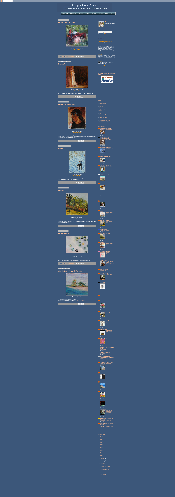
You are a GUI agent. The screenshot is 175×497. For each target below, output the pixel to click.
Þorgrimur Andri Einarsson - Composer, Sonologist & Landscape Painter (107, 357)
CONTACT (112, 13)
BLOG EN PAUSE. (103, 270)
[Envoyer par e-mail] (78, 56)
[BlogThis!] (80, 56)
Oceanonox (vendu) (109, 364)
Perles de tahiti (63, 233)
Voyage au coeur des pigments (106, 295)
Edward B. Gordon (103, 282)
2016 (101, 444)
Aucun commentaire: (71, 56)
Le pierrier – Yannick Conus (104, 230)
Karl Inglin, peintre (103, 229)
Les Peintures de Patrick (104, 391)
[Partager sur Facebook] (82, 56)
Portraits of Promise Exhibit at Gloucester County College (109, 411)
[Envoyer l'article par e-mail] (76, 56)
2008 (101, 457)
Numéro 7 (61, 64)
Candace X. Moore (103, 260)
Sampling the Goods (109, 129)
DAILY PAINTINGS (103, 329)
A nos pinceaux (103, 291)
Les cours (101, 116)
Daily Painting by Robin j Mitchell (106, 381)
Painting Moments (103, 196)
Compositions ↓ (73, 13)
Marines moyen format (103, 114)
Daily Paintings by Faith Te (105, 352)
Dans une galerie (108, 401)
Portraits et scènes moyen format (105, 104)
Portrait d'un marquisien (66, 104)
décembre (103, 458)
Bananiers (61, 190)
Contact (100, 110)
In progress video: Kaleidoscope (105, 420)
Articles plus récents (62, 309)
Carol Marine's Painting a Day (105, 128)
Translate (107, 33)
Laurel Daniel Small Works (105, 233)
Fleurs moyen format (103, 117)
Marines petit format (103, 118)
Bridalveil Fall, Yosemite (109, 148)
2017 (101, 442)
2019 (101, 439)
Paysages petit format (103, 107)
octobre (102, 461)
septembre (103, 463)
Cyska (60, 148)
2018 (101, 441)
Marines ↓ (94, 13)
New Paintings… (102, 353)
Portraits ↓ (101, 13)
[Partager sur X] (81, 56)
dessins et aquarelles (104, 269)
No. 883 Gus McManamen (110, 274)
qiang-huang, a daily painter (105, 147)
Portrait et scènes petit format (104, 121)
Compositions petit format (104, 123)
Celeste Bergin (103, 242)
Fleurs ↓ (81, 13)
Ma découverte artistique (105, 320)
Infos (106, 13)
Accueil (81, 309)
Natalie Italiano (103, 409)
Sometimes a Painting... (104, 311)
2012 (101, 450)
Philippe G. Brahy (108, 139)
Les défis (101, 106)
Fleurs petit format (102, 103)
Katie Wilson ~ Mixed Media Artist (106, 426)
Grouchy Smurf (102, 359)
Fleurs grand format (103, 111)
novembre (103, 460)
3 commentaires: (70, 96)
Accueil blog (65, 13)
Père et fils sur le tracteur (67, 22)
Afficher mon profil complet (110, 24)
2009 (101, 455)
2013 (101, 449)
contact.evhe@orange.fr (81, 300)
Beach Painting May (103, 349)
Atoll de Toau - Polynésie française (70, 271)
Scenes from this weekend (110, 157)
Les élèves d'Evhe (103, 400)
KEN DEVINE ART (103, 338)
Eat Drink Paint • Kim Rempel (105, 156)
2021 (101, 436)
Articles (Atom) (66, 311)
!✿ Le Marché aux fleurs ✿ (105, 251)
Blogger (92, 486)
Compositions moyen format (104, 120)
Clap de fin (101, 292)
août (101, 464)
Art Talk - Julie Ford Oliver (105, 174)
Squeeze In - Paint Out (104, 273)
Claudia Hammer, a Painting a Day (106, 183)
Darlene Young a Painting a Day (106, 165)
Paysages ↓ (87, 13)
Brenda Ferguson (103, 372)
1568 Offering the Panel (109, 166)
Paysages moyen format (103, 109)
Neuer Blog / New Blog (109, 283)
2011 (101, 452)
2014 (101, 447)
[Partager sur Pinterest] (83, 56)
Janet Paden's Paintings (104, 220)
